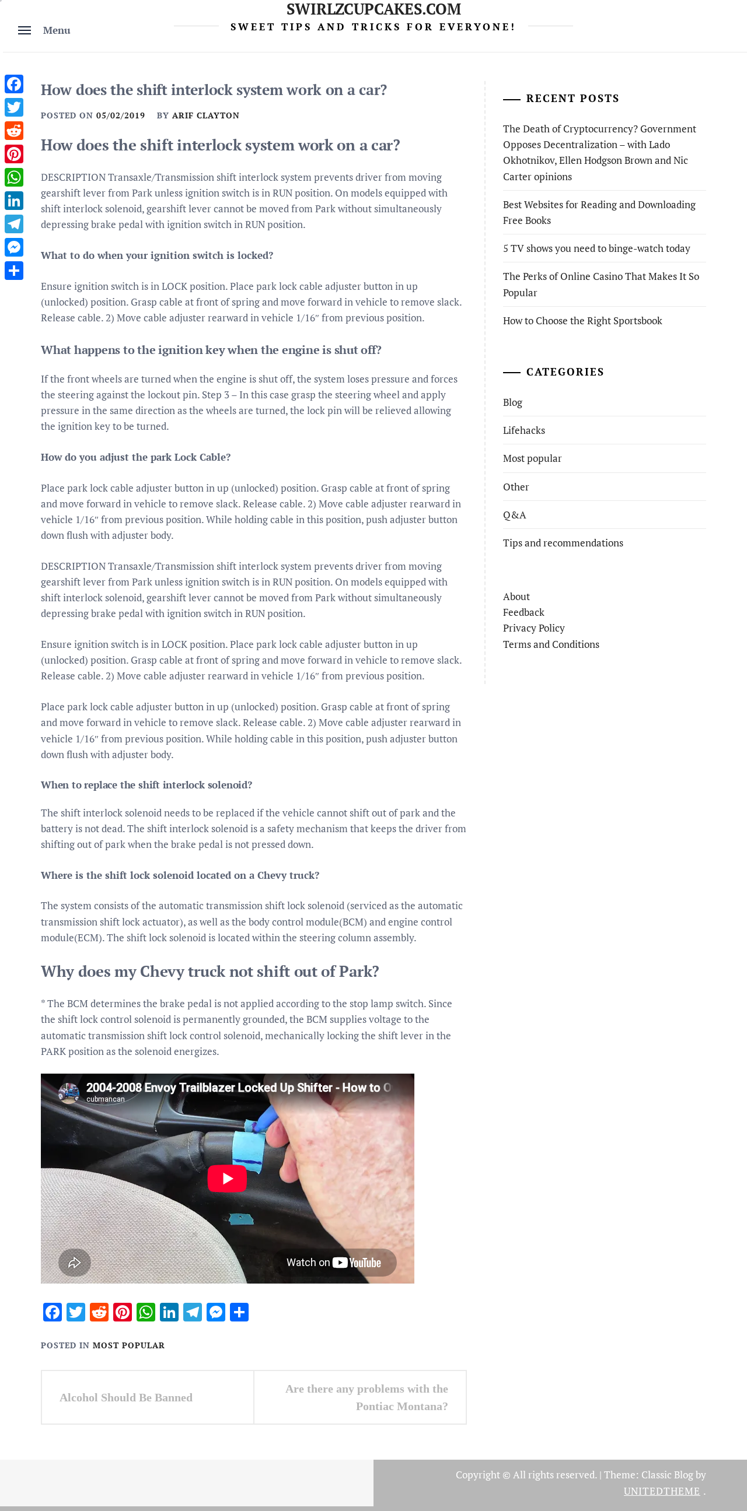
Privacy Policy (534, 627)
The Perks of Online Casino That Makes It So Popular (601, 284)
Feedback (523, 612)
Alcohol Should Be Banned (126, 1397)
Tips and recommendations (563, 542)
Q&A (514, 514)
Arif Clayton (206, 115)
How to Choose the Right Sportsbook (582, 320)
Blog (512, 402)
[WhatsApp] (14, 177)
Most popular (129, 1345)
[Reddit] (14, 130)
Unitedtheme (662, 1491)
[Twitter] (14, 107)
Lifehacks (524, 430)
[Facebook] (14, 84)
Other (516, 486)
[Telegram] (14, 224)
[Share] (14, 270)
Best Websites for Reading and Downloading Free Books (599, 212)
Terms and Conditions (551, 644)
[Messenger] (14, 247)
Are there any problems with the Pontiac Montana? (366, 1397)
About (516, 596)
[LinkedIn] (14, 200)
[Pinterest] (14, 154)
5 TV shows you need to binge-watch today (596, 248)
